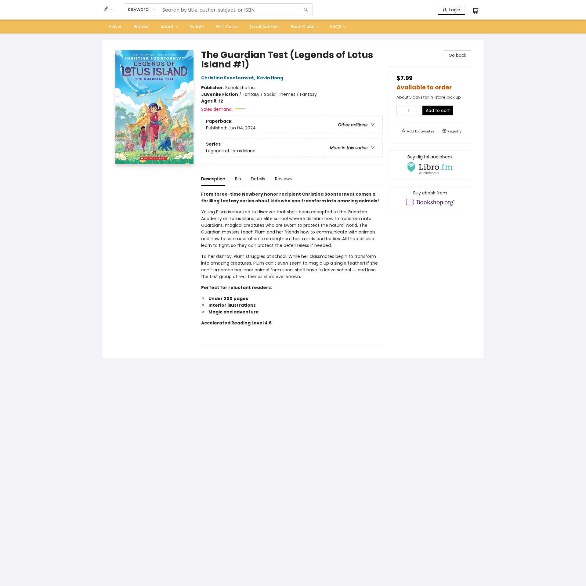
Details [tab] (258, 179)
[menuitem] (115, 27)
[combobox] (141, 9)
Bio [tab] (238, 179)
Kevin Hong (270, 78)
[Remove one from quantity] (400, 110)
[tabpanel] (292, 268)
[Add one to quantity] (417, 110)
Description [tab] (213, 179)
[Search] (306, 10)
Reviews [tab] (283, 179)
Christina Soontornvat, (228, 78)
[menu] (293, 27)
